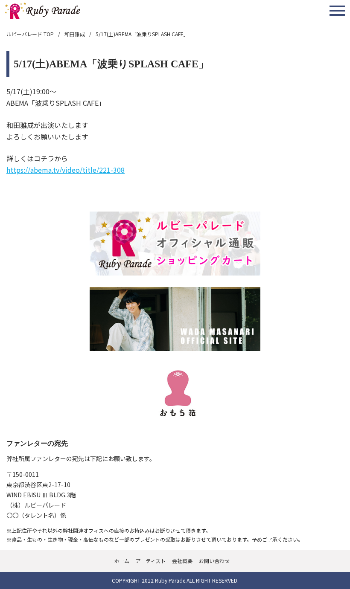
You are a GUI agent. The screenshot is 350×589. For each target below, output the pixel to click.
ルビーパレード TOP (30, 34)
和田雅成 (74, 34)
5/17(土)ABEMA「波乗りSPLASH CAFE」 (142, 34)
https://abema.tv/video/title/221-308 (65, 170)
